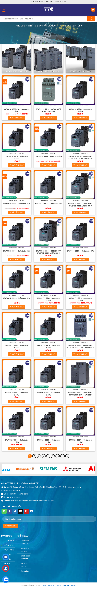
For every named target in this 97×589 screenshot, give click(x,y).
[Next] (90, 470)
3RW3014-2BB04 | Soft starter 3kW (16, 204)
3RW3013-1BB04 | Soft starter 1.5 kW (17, 110)
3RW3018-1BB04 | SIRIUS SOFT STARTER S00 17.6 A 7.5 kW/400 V (80, 346)
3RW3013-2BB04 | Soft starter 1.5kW (80, 110)
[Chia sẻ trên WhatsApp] (4, 511)
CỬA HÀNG (9, 550)
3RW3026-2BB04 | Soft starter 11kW (48, 441)
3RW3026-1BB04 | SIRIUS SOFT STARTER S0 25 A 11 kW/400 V (80, 394)
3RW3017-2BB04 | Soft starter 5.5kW (16, 346)
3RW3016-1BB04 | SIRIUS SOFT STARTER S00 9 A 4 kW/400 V (80, 205)
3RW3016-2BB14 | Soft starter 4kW (16, 298)
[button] (4, 10)
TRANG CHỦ (9, 541)
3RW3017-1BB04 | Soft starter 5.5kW (48, 299)
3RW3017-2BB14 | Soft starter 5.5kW (48, 346)
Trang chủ (19, 26)
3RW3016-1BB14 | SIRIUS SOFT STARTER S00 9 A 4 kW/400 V (48, 252)
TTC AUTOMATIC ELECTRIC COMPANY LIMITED (58, 585)
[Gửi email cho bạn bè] (20, 511)
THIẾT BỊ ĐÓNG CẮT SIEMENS (42, 26)
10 (58, 456)
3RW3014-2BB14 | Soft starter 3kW (48, 204)
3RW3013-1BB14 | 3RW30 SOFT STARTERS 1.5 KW (48, 110)
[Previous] (7, 470)
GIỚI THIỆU (8, 545)
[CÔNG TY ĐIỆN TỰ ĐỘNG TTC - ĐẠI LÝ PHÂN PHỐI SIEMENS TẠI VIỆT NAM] (48, 10)
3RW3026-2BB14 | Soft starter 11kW (80, 441)
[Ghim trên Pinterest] (26, 511)
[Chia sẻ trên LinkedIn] (31, 511)
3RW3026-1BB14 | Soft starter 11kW (16, 441)
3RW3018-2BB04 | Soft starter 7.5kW (16, 394)
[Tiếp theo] (67, 456)
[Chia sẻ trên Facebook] (9, 511)
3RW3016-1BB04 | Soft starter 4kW (16, 251)
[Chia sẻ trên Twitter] (15, 511)
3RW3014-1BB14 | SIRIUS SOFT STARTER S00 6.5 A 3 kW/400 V (80, 157)
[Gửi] (91, 18)
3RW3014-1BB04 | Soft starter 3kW (48, 156)
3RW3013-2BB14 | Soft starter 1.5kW (16, 157)
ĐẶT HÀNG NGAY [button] (17, 118)
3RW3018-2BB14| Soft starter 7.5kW (48, 394)
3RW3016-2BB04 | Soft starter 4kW (80, 251)
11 (63, 456)
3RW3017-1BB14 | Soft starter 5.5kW (80, 299)
